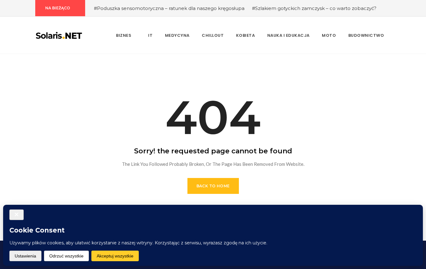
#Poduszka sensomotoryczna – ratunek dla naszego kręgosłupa (169, 8)
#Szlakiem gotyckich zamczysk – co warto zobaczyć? (314, 8)
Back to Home (213, 186)
